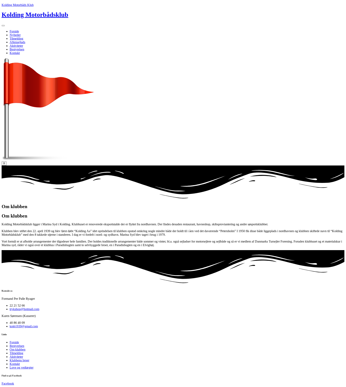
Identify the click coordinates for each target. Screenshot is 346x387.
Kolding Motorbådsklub (35, 14)
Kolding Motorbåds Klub (18, 5)
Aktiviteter (16, 45)
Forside (14, 31)
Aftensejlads (17, 42)
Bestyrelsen (17, 49)
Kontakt (15, 53)
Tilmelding (16, 38)
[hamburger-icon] (3, 25)
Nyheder (15, 35)
